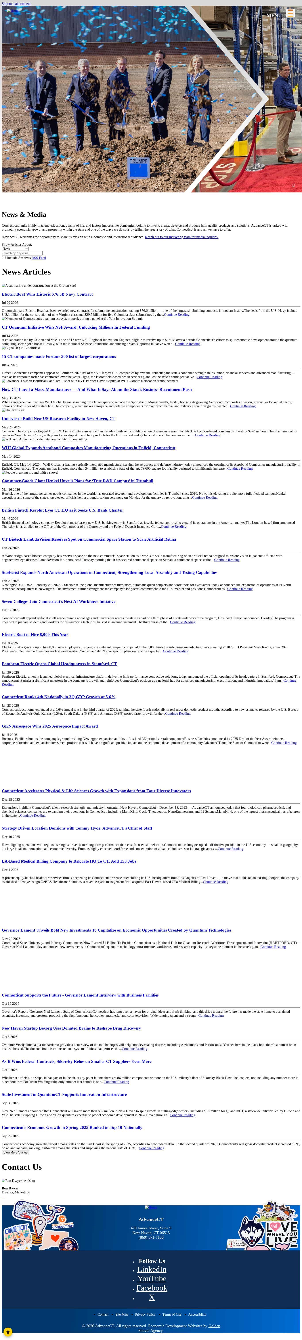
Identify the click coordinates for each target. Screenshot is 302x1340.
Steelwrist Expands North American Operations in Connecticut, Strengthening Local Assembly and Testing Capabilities (109, 572)
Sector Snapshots (116, 99)
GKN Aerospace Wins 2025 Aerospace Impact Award (50, 726)
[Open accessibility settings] (8, 1332)
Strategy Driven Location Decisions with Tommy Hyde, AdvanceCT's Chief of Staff (77, 828)
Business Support (116, 111)
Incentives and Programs (127, 139)
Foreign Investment (15, 62)
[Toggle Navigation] (290, 13)
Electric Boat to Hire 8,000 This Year (35, 634)
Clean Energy (119, 79)
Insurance (116, 62)
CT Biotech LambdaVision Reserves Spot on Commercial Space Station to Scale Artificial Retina (89, 539)
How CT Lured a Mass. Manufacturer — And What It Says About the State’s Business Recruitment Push (97, 389)
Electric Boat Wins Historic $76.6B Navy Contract (47, 294)
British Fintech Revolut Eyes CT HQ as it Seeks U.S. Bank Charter (62, 510)
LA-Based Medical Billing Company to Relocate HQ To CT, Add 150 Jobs (69, 861)
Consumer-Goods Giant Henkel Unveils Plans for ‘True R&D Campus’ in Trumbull (77, 481)
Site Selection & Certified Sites (125, 122)
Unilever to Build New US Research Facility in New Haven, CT (58, 418)
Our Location (11, 29)
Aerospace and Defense (126, 46)
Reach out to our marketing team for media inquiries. (181, 237)
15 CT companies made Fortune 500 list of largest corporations (59, 356)
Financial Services (122, 54)
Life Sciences (119, 71)
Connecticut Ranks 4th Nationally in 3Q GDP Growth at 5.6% (58, 697)
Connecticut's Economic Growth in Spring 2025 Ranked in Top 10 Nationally (72, 1127)
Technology (118, 87)
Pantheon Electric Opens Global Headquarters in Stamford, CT (59, 663)
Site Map (121, 1314)
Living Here (10, 73)
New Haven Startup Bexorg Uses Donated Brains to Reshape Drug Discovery (71, 1028)
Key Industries (114, 29)
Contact (102, 1314)
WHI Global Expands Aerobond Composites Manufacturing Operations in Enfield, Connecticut (88, 447)
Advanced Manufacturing (127, 38)
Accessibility (197, 1314)
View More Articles (15, 1152)
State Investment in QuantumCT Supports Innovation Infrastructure (64, 1094)
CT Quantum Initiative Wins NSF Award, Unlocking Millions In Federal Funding (76, 327)
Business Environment (18, 50)
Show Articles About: (17, 244)
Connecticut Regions (22, 38)
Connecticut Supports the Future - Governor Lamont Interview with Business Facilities (80, 995)
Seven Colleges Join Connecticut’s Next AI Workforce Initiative (58, 601)
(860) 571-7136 (151, 1237)
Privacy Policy (145, 1314)
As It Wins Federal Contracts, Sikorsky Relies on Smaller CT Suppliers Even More (76, 1061)
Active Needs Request (125, 131)
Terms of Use (171, 1314)
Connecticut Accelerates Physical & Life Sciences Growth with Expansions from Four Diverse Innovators (96, 791)
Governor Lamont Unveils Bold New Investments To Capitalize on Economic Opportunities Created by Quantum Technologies (116, 930)
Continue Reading (176, 314)
